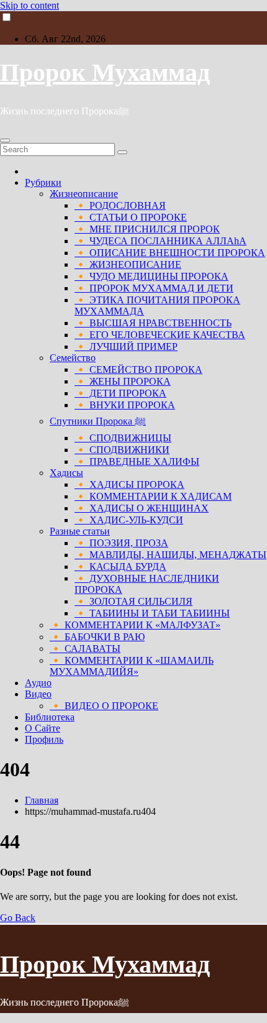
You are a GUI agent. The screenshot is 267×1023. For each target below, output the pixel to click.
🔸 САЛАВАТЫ (85, 648)
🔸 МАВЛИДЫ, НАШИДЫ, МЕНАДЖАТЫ (170, 554)
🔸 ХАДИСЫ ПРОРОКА (129, 484)
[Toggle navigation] (5, 140)
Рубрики (43, 182)
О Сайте (42, 728)
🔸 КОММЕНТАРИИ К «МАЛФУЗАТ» (135, 625)
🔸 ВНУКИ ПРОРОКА (125, 405)
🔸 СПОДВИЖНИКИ (122, 449)
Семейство (73, 357)
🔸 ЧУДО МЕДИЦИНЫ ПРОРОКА (152, 276)
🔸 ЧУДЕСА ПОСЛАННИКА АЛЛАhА (161, 241)
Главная (41, 800)
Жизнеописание (84, 193)
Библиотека (50, 717)
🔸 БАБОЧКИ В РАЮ (97, 636)
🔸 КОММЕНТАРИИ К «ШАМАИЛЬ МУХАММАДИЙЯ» (132, 666)
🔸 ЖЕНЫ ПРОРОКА (123, 381)
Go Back (17, 917)
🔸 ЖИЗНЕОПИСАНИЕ (128, 264)
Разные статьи (80, 531)
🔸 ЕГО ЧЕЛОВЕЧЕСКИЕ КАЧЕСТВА (160, 334)
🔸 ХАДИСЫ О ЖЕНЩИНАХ (142, 508)
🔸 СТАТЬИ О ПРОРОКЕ (131, 217)
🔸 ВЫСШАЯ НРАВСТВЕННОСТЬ (153, 323)
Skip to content (29, 5)
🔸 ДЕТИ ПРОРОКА (120, 393)
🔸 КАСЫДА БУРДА (120, 566)
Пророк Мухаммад (105, 72)
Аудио (38, 682)
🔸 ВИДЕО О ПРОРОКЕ (104, 705)
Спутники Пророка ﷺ (98, 421)
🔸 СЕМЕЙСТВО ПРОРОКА (138, 369)
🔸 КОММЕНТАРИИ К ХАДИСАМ (153, 496)
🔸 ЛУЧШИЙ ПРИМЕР (126, 346)
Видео (38, 694)
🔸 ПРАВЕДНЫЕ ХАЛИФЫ (137, 461)
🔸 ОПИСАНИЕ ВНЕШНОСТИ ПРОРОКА (170, 252)
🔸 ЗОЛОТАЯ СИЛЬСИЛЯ (133, 601)
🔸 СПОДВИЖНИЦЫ (123, 438)
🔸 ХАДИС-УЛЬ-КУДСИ (129, 520)
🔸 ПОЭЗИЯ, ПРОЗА (121, 543)
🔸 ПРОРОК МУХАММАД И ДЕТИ (154, 288)
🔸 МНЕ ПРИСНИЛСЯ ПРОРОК (147, 229)
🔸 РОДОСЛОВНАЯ (120, 205)
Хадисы (66, 472)
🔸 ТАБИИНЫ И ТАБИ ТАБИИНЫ (152, 613)
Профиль (44, 739)
